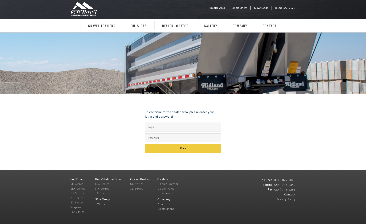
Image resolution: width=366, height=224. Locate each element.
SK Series (77, 193)
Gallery (210, 25)
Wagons (76, 207)
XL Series (77, 197)
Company (240, 25)
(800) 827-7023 (285, 7)
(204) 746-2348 (284, 184)
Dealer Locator (175, 25)
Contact (270, 25)
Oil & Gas (139, 25)
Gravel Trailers (101, 25)
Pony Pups (78, 211)
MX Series (102, 188)
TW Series (102, 204)
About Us (163, 204)
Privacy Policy (285, 199)
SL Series (77, 183)
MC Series (102, 183)
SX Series (77, 202)
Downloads (261, 7)
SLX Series (78, 188)
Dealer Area (217, 7)
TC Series (102, 193)
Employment (240, 7)
